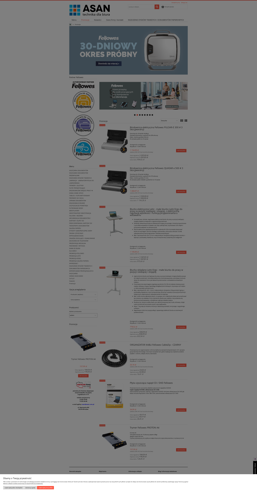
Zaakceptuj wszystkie (45, 488)
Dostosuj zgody (30, 488)
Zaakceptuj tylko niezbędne (13, 488)
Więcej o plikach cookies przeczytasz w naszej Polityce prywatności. (23, 483)
